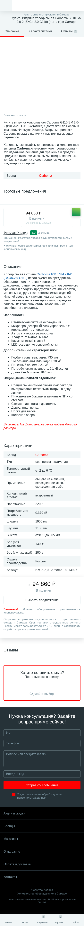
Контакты (10, 877)
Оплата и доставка (17, 864)
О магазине (12, 851)
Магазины (11, 838)
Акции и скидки (14, 813)
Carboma (45, 175)
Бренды (9, 826)
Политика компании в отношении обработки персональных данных (42, 900)
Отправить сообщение (42, 785)
